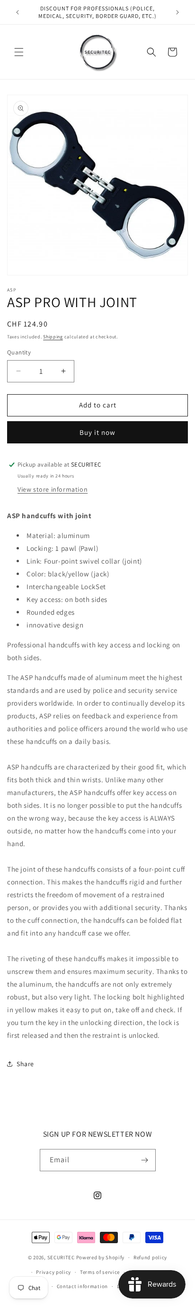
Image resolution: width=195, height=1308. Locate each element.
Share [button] (25, 1064)
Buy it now (97, 432)
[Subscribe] (144, 1160)
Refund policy (150, 1257)
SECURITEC (61, 1257)
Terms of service (100, 1272)
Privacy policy (53, 1272)
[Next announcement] (177, 12)
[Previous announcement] (17, 12)
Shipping (53, 337)
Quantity (19, 352)
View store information (53, 489)
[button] (19, 52)
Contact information (82, 1286)
